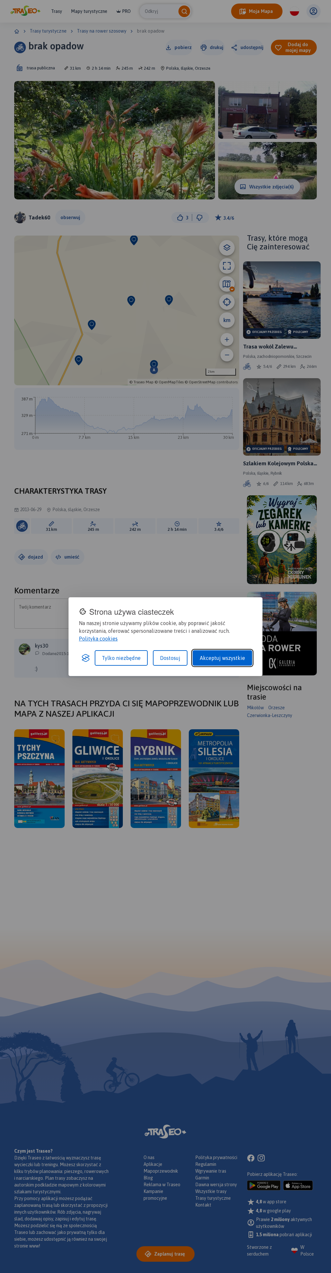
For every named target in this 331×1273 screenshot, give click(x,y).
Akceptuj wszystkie (222, 658)
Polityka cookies (98, 639)
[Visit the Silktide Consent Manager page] (86, 658)
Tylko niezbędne (121, 658)
